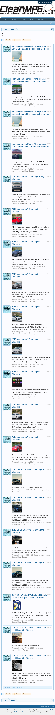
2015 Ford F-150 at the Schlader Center (25, 645)
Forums (23, 19)
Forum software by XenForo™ (11, 710)
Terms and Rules (48, 710)
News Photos (23, 138)
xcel (22, 71)
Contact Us (45, 706)
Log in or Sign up (45, 2)
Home (6, 19)
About (14, 19)
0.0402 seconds (18, 712)
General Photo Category (26, 73)
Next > (28, 40)
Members (41, 19)
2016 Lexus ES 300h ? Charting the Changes (27, 487)
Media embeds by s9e (30, 710)
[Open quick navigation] (52, 29)
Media (32, 19)
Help (52, 706)
